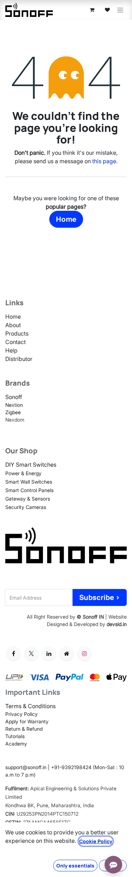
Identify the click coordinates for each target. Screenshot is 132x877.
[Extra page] (66, 653)
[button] (100, 597)
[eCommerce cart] (92, 10)
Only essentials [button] (75, 865)
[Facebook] (13, 653)
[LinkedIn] (49, 653)
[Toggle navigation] (120, 10)
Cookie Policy (95, 841)
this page (104, 161)
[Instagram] (84, 653)
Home (66, 219)
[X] (31, 653)
